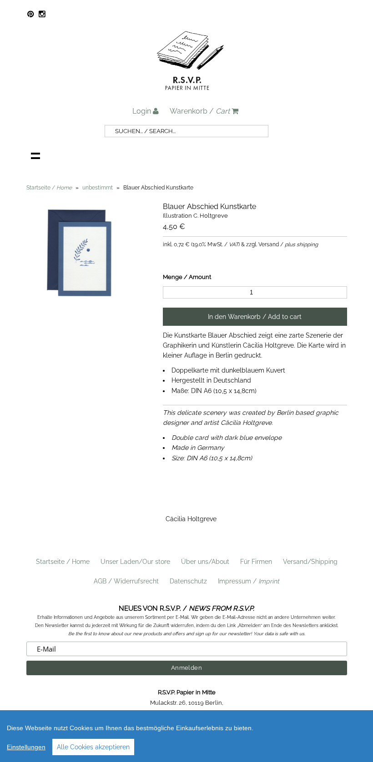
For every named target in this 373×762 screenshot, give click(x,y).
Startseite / (49, 187)
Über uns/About (205, 561)
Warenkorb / (200, 111)
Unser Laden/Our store (135, 561)
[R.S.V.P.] (190, 94)
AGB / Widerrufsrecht (126, 581)
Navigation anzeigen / (35, 155)
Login (142, 111)
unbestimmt (97, 187)
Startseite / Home (63, 561)
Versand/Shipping (310, 561)
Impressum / (248, 581)
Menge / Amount (187, 277)
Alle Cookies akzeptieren (93, 747)
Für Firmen (256, 561)
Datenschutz (188, 581)
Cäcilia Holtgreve (191, 519)
